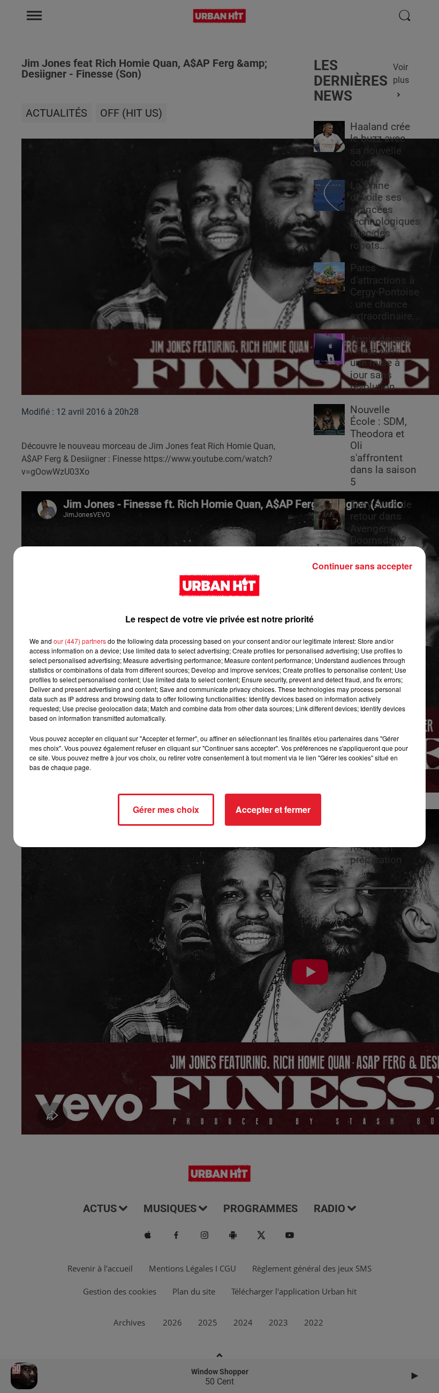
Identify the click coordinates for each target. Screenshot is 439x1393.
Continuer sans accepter (362, 566)
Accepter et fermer (273, 809)
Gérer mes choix (166, 809)
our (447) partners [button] (80, 640)
